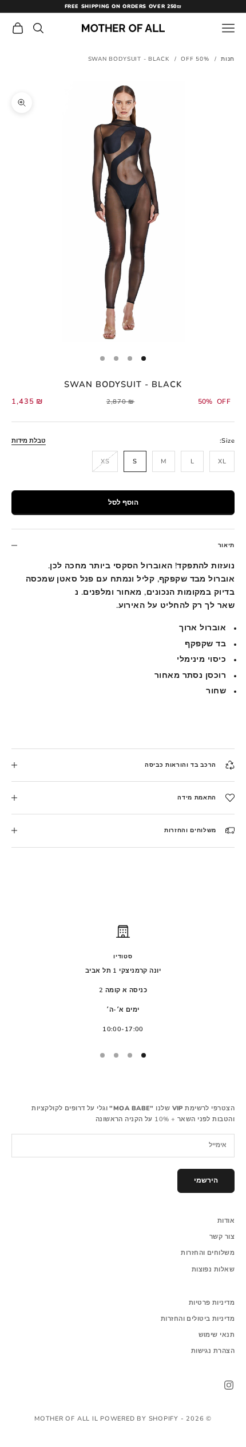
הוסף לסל (123, 502)
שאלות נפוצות (213, 1269)
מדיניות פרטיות (212, 1302)
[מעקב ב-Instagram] (229, 1385)
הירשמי (206, 1180)
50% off (195, 59)
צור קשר (222, 1237)
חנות (228, 59)
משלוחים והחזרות (208, 1253)
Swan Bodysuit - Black (128, 59)
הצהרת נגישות (213, 1351)
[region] (123, 980)
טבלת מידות (28, 440)
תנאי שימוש (217, 1335)
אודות (226, 1220)
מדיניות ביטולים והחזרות (198, 1319)
